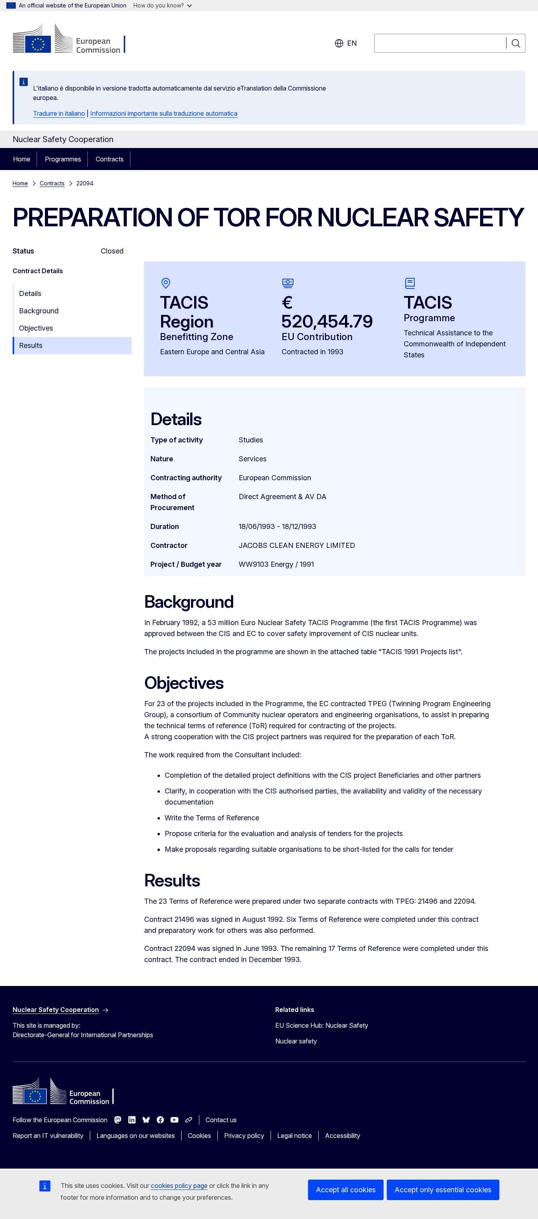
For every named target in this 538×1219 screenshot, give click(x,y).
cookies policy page (179, 1185)
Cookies (199, 1135)
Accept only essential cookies (443, 1190)
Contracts (110, 159)
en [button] (352, 43)
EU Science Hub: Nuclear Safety (321, 1025)
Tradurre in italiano (59, 113)
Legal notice (294, 1135)
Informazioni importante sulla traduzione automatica (163, 113)
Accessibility (342, 1135)
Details (30, 293)
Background (39, 311)
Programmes (63, 159)
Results (31, 345)
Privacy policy (244, 1135)
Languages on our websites (135, 1135)
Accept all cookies (346, 1190)
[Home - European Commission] (76, 39)
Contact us (221, 1120)
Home (21, 159)
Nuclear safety (296, 1041)
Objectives (36, 328)
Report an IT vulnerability (48, 1135)
